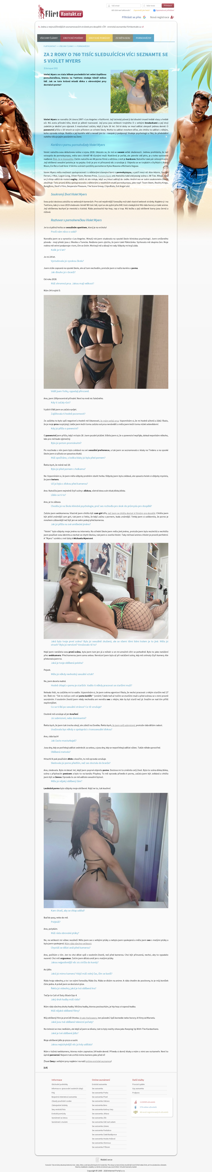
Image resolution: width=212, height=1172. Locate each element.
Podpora (135, 1093)
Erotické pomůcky (99, 37)
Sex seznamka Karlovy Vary (102, 1109)
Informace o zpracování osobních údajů (67, 1088)
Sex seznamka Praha (100, 1093)
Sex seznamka (97, 1088)
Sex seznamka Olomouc (101, 1143)
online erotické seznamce (98, 1061)
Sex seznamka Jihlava (100, 1113)
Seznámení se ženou (59, 1118)
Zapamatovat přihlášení (165, 10)
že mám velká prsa (109, 420)
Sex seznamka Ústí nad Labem (104, 1122)
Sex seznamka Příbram (101, 1147)
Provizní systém (138, 1084)
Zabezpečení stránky (60, 1105)
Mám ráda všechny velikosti (78, 943)
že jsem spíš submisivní (123, 725)
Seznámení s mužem (60, 1122)
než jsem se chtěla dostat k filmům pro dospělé (131, 513)
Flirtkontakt (50, 46)
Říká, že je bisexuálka (63, 159)
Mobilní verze (106, 1159)
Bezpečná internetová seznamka (64, 1097)
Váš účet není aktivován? (120, 10)
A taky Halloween (88, 1017)
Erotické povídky (73, 37)
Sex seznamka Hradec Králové (103, 1139)
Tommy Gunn (104, 175)
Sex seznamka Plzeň (100, 1097)
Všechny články (49, 37)
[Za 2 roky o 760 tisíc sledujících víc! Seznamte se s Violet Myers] (139, 113)
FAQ (53, 1093)
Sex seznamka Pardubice (101, 1130)
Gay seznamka (138, 1088)
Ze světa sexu (123, 37)
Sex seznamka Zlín (99, 1118)
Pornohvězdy (143, 37)
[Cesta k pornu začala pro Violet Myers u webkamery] (106, 638)
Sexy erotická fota (58, 1109)
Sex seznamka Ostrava (100, 1101)
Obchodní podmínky (60, 1084)
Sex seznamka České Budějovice (104, 1134)
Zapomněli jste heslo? (142, 10)
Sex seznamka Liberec (100, 1126)
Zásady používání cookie (61, 1101)
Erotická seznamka (99, 1084)
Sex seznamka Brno (99, 1105)
